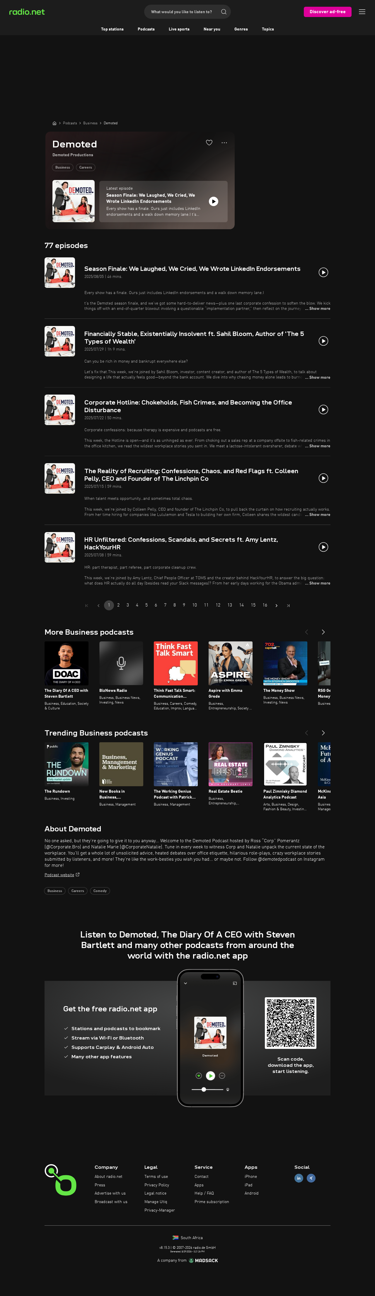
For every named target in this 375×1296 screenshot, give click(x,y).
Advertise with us (110, 1193)
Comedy (100, 891)
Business (62, 167)
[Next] (323, 630)
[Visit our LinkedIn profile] (298, 1178)
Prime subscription (212, 1202)
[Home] (54, 123)
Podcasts (146, 29)
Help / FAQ (204, 1193)
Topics (268, 29)
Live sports (179, 29)
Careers (85, 167)
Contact (202, 1177)
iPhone (251, 1177)
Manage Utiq (155, 1202)
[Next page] (276, 605)
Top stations (112, 29)
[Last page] (288, 605)
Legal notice (155, 1193)
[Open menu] (362, 11)
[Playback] (213, 201)
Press (100, 1185)
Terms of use (156, 1177)
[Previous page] (98, 605)
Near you (212, 29)
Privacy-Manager (159, 1210)
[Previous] (306, 630)
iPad (249, 1185)
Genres (241, 29)
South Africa (191, 1238)
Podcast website (59, 875)
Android (252, 1193)
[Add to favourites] (209, 142)
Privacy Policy (156, 1185)
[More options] (224, 142)
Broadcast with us (111, 1202)
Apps (199, 1185)
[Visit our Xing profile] (311, 1178)
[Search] (223, 11)
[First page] (86, 605)
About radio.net (108, 1177)
